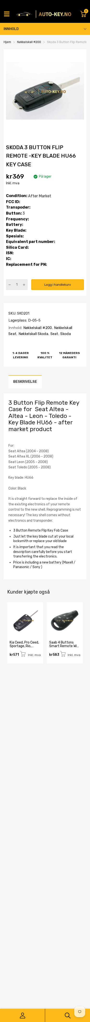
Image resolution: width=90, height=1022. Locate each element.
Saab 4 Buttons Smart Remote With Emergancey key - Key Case (64, 648)
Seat (53, 334)
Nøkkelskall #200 (37, 328)
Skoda (65, 334)
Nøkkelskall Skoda (33, 334)
